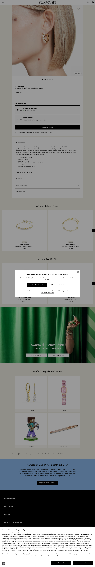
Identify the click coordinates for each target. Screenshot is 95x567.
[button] (78, 272)
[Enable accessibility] (3, 563)
